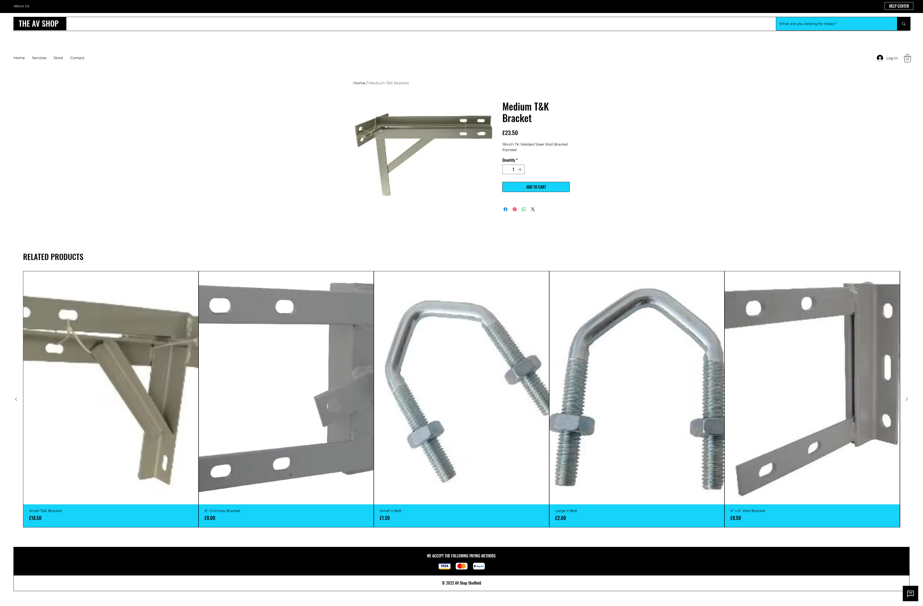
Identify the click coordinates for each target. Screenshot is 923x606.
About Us (21, 6)
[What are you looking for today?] (903, 23)
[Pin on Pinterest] (515, 209)
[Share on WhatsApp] (524, 209)
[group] (461, 399)
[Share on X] (533, 209)
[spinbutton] (513, 169)
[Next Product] (907, 399)
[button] (907, 58)
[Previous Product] (16, 399)
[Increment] (520, 169)
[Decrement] (506, 169)
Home (359, 83)
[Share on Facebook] (505, 209)
